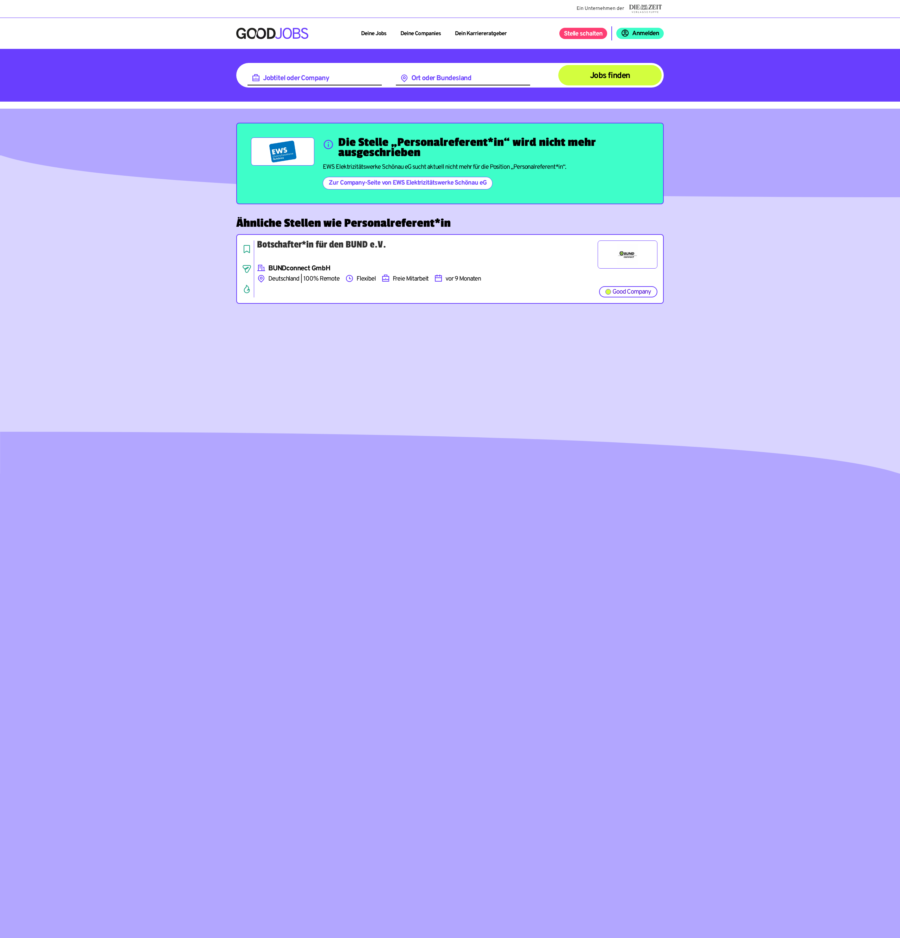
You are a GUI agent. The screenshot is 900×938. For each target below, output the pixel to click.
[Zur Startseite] (272, 33)
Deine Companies (420, 33)
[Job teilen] (247, 269)
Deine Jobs (373, 33)
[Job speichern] (247, 249)
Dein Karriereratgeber (481, 33)
